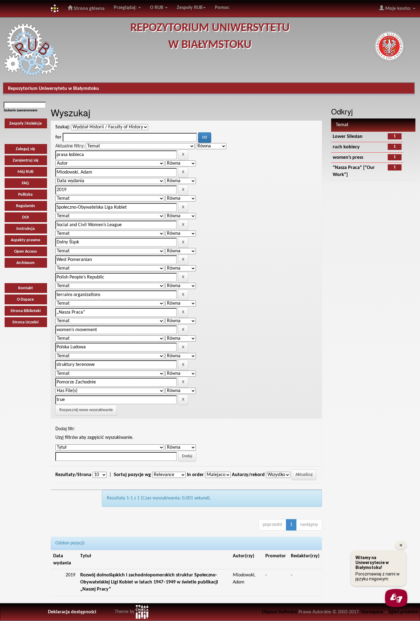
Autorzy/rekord (248, 474)
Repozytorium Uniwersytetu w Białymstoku (53, 88)
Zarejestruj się (25, 160)
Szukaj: (62, 127)
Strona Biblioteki (25, 311)
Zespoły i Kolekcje (25, 124)
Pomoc (222, 7)
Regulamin (25, 206)
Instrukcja (25, 229)
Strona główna (89, 8)
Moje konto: (398, 8)
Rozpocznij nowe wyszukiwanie (86, 410)
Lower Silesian (348, 136)
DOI (25, 217)
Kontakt (25, 288)
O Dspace (25, 300)
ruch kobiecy (346, 147)
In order (195, 474)
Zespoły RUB (190, 7)
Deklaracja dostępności (72, 612)
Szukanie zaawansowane (21, 110)
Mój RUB (26, 172)
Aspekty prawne (25, 240)
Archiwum (25, 263)
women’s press (348, 157)
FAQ (25, 183)
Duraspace (372, 612)
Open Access (25, 252)
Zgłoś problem (403, 612)
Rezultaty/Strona (73, 474)
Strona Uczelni (25, 322)
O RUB (157, 7)
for (58, 137)
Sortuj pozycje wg (132, 474)
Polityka (25, 195)
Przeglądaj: (126, 7)
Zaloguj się (25, 149)
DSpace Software (279, 612)
